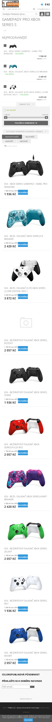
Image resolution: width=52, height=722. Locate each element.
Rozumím (28, 720)
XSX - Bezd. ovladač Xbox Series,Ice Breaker (25, 72)
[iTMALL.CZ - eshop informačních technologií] (10, 3)
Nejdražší (9, 141)
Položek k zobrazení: (26, 123)
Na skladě (11, 110)
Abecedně (24, 141)
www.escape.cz (26, 699)
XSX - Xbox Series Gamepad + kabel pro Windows (23, 52)
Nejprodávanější (12, 137)
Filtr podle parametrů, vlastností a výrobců (24, 131)
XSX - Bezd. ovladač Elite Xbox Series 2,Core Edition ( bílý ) (26, 93)
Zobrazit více (24, 104)
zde (20, 720)
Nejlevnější (30, 137)
